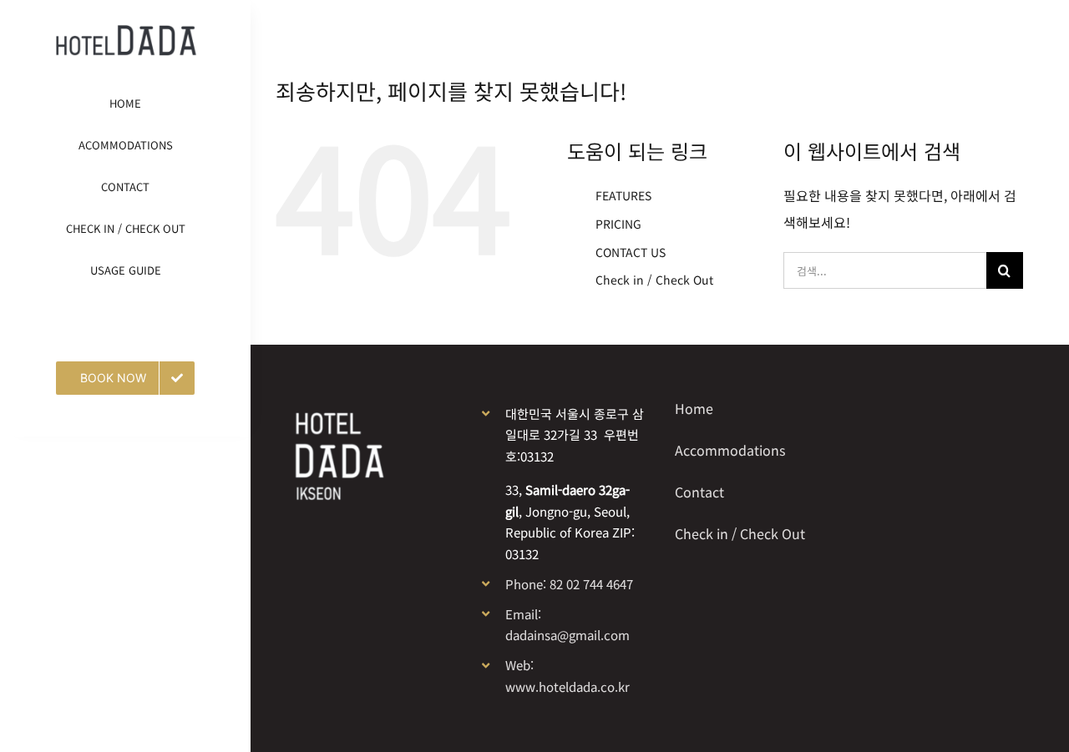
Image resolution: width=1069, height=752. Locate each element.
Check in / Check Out (654, 279)
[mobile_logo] (126, 32)
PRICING (618, 223)
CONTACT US (630, 252)
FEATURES (623, 195)
